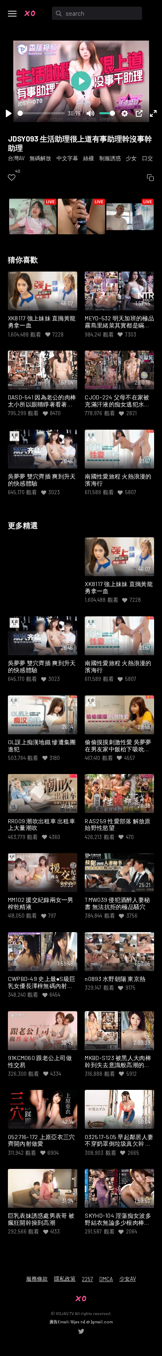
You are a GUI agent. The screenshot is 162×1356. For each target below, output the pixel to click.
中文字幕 (67, 158)
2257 (87, 1279)
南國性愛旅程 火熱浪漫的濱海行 (118, 480)
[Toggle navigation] (12, 14)
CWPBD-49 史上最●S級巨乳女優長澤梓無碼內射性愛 (42, 983)
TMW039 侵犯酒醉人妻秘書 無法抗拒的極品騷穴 (117, 903)
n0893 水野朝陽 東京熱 (115, 979)
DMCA (106, 1279)
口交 (147, 158)
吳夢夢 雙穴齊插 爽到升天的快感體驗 (42, 480)
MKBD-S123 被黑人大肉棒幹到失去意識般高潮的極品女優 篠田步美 (118, 1062)
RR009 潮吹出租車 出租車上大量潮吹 (41, 825)
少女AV (127, 1278)
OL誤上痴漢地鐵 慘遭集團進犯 (42, 746)
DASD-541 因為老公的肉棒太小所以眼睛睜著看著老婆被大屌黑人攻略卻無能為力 (42, 401)
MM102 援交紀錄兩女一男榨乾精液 (41, 903)
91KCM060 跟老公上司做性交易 (40, 1061)
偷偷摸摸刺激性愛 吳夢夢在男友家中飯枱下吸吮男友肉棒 (118, 746)
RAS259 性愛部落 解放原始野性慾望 (117, 825)
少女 (131, 158)
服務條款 (37, 1278)
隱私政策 (65, 1278)
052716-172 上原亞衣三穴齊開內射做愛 (41, 1140)
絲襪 (88, 158)
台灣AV (16, 158)
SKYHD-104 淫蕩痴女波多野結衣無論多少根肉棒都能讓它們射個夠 (118, 1219)
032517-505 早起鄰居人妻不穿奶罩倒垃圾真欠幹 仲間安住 (119, 1141)
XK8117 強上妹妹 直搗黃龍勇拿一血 (42, 322)
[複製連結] (150, 178)
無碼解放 (40, 158)
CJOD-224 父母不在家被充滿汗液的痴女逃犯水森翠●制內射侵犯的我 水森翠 (117, 401)
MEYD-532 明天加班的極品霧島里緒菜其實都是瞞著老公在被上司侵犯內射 (119, 322)
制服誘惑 (110, 158)
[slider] (41, 113)
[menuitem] (12, 178)
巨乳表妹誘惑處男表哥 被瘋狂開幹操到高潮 (41, 1219)
